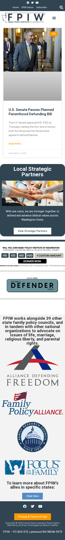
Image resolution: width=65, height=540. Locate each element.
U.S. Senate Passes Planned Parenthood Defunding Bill (31, 112)
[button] (61, 7)
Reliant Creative (50, 525)
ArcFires (23, 525)
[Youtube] (37, 2)
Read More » (15, 144)
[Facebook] (28, 2)
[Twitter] (32, 2)
